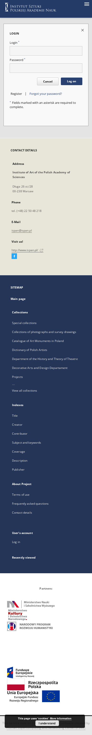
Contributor (19, 434)
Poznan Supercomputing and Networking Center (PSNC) (46, 728)
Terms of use (20, 495)
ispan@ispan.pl (22, 230)
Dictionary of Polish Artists (29, 350)
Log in (16, 542)
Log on (71, 81)
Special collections (24, 323)
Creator (17, 425)
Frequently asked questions (30, 504)
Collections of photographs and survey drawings (44, 332)
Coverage (18, 452)
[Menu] (86, 4)
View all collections (24, 391)
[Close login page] (83, 30)
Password (17, 60)
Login (14, 43)
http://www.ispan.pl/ (25, 250)
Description (19, 461)
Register (16, 94)
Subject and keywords (26, 443)
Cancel (48, 81)
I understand (47, 723)
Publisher (18, 470)
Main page (18, 299)
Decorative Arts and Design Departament (40, 368)
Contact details (22, 513)
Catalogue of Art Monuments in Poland (38, 341)
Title (15, 416)
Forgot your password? (45, 94)
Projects (17, 377)
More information (60, 718)
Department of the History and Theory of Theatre (45, 359)
